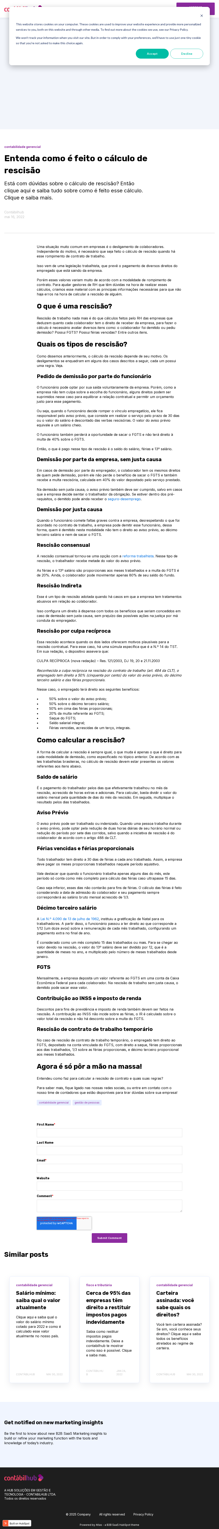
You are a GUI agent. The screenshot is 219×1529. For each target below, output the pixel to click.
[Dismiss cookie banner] (201, 16)
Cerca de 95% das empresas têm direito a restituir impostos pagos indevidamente (108, 1307)
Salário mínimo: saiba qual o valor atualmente (38, 1300)
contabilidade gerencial (54, 1102)
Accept (152, 53)
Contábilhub (14, 212)
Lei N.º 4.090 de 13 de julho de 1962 (69, 919)
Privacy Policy (143, 1514)
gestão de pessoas (87, 1102)
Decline (186, 53)
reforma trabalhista (138, 556)
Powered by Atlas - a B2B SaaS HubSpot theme (109, 1524)
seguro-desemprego (124, 499)
